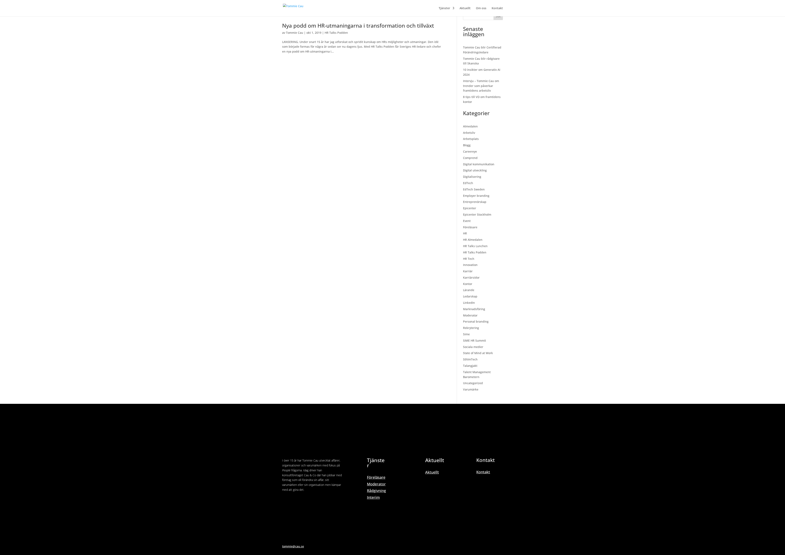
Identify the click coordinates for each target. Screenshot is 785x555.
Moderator (470, 315)
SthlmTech (470, 359)
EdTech (468, 183)
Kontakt (497, 8)
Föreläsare (470, 227)
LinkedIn (469, 303)
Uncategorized (473, 383)
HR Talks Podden (336, 33)
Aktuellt (465, 8)
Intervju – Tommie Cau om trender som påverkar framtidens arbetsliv (481, 86)
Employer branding (476, 196)
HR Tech (468, 259)
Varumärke (470, 389)
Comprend (470, 158)
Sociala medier (473, 347)
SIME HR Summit (474, 340)
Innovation (470, 265)
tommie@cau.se (293, 546)
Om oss (481, 8)
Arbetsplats (471, 139)
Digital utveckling (475, 170)
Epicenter (469, 208)
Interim (373, 497)
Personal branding (476, 321)
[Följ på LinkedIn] (285, 501)
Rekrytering (471, 328)
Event (467, 221)
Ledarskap (470, 296)
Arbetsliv (469, 133)
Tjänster (444, 8)
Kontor (467, 284)
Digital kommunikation (478, 164)
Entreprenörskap (474, 202)
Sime (466, 334)
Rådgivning (376, 490)
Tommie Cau (294, 33)
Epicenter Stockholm (477, 214)
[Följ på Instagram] (293, 501)
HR (465, 233)
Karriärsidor (471, 277)
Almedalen (470, 126)
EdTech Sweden (474, 189)
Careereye (470, 151)
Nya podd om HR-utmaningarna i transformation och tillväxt (358, 25)
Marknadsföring (474, 309)
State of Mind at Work (478, 353)
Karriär (468, 271)
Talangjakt (470, 366)
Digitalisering (472, 177)
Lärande (468, 290)
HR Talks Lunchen (475, 246)
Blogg (467, 145)
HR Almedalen (472, 240)
